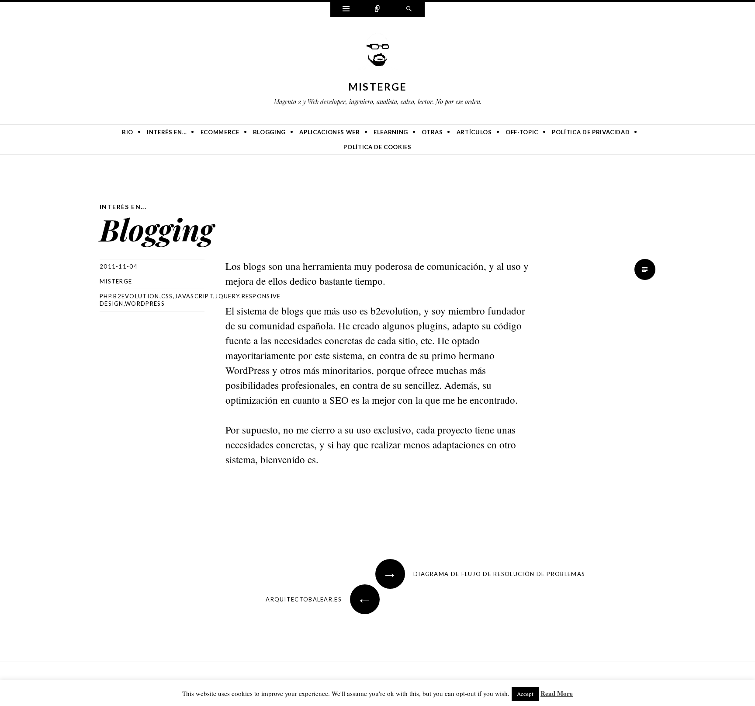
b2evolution (136, 296)
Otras (432, 132)
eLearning (391, 132)
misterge (377, 86)
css (167, 296)
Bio (127, 132)
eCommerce (220, 132)
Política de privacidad (591, 132)
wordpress (145, 303)
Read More (556, 693)
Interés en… (167, 132)
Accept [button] (525, 694)
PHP (105, 296)
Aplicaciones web (329, 132)
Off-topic (522, 132)
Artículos (474, 132)
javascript (194, 296)
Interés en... (123, 206)
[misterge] (377, 54)
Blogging (269, 132)
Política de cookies (377, 146)
